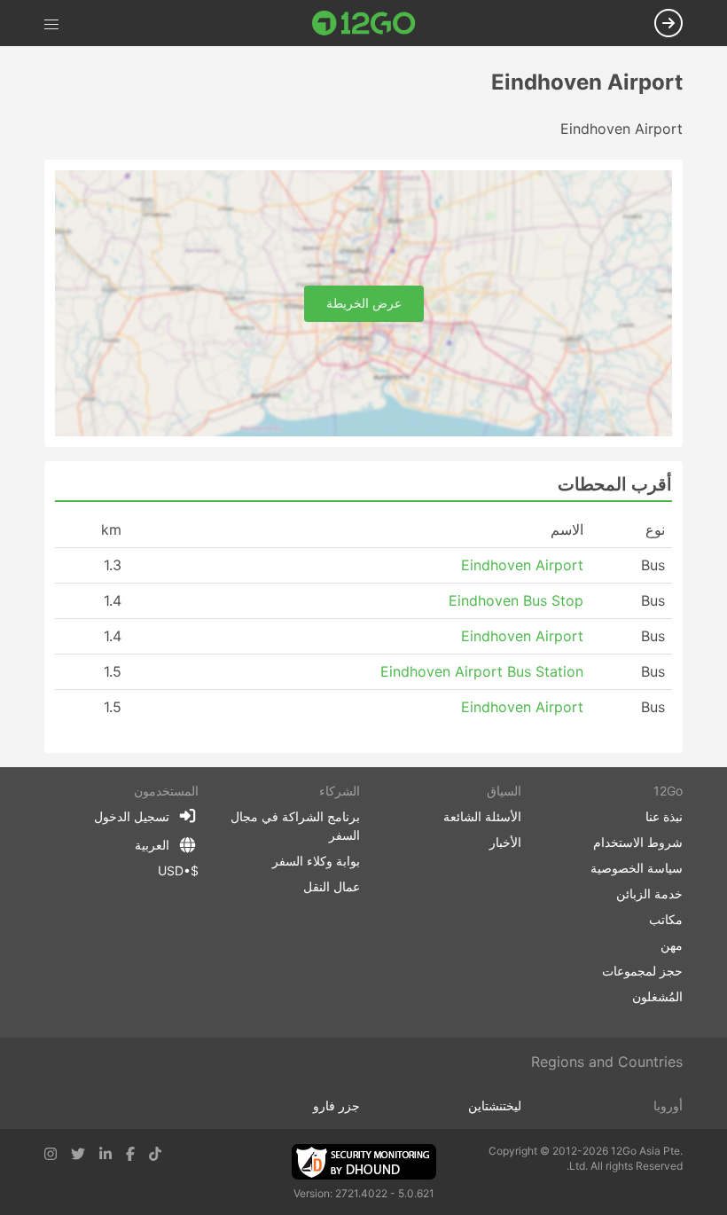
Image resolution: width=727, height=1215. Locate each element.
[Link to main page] (364, 23)
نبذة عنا (664, 816)
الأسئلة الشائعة (482, 816)
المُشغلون (657, 996)
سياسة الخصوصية (636, 867)
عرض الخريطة (364, 302)
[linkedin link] (105, 1154)
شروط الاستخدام (638, 842)
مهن (672, 944)
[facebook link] (130, 1154)
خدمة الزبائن (649, 893)
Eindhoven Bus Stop (516, 600)
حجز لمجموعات (642, 970)
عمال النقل (331, 886)
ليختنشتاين (494, 1105)
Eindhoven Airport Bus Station (481, 671)
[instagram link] (50, 1154)
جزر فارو (336, 1105)
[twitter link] (78, 1154)
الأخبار (505, 842)
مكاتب (666, 919)
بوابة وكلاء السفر (316, 860)
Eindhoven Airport (522, 565)
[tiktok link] (155, 1154)
